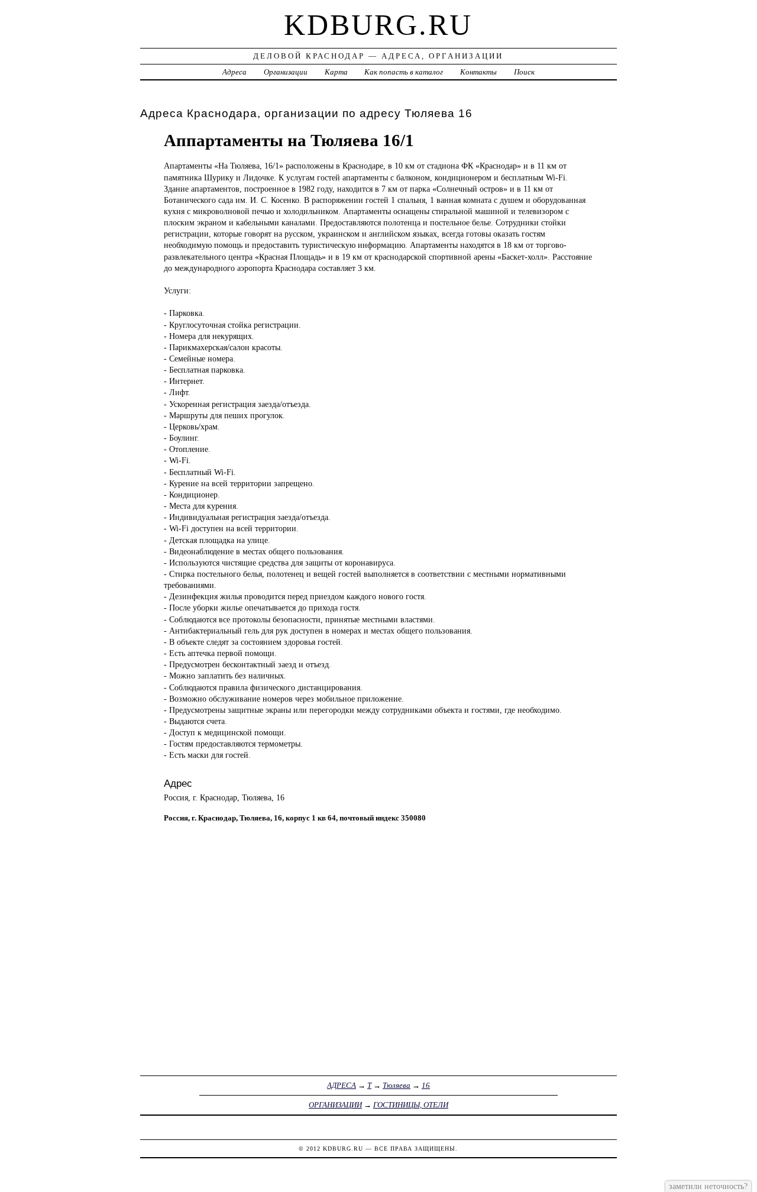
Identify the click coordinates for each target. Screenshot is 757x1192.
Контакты (478, 71)
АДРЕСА (341, 1085)
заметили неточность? (708, 1186)
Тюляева (396, 1085)
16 (426, 1085)
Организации (286, 71)
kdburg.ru (378, 24)
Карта (336, 71)
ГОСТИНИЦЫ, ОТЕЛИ (410, 1104)
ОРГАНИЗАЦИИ (335, 1104)
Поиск (524, 71)
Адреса (234, 71)
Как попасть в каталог (403, 71)
